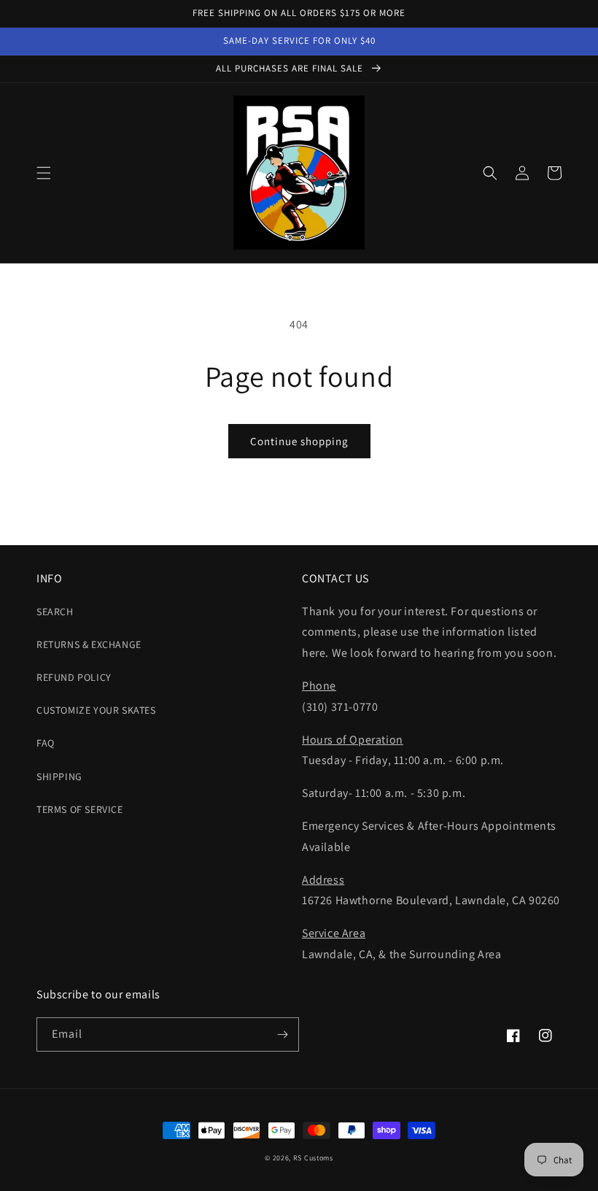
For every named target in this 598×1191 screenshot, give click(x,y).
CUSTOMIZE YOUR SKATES (96, 710)
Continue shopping (299, 441)
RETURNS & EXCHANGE (88, 644)
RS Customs (313, 1158)
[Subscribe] (282, 1034)
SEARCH (55, 611)
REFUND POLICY (74, 677)
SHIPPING (59, 776)
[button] (44, 173)
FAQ (45, 742)
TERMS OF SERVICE (79, 809)
